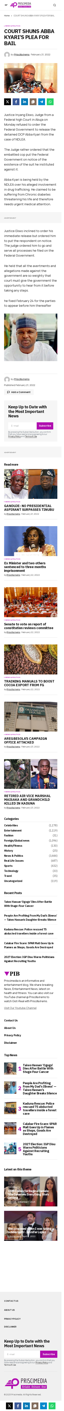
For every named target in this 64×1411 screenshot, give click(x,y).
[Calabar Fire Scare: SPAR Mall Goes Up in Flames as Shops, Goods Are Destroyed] (10, 1128)
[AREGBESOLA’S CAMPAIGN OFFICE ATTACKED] (30, 717)
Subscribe (45, 425)
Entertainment (13, 830)
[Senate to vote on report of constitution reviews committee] (30, 602)
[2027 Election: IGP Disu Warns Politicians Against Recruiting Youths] (10, 1148)
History (8, 850)
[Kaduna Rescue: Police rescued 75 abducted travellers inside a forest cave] (10, 1108)
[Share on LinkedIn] (24, 101)
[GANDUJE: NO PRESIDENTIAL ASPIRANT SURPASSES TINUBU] (30, 484)
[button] (6, 5)
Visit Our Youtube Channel (20, 1008)
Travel (8, 876)
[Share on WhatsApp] (50, 101)
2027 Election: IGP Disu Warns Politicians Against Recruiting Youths (39, 1149)
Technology (11, 871)
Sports (8, 865)
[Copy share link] (33, 101)
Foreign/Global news (17, 840)
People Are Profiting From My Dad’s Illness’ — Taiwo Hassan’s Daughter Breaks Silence (40, 1088)
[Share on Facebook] (16, 101)
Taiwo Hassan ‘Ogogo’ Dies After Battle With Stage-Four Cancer (38, 1068)
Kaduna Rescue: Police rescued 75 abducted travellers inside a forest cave (39, 1108)
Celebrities (11, 825)
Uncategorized (13, 881)
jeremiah (12, 1201)
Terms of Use (31, 436)
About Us (10, 1028)
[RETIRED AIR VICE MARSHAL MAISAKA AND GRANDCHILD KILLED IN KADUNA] (30, 774)
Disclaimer (10, 1042)
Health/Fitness (13, 845)
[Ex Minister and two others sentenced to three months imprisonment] (30, 541)
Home (7, 15)
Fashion (8, 835)
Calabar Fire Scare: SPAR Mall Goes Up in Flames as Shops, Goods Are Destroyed (40, 1129)
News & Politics (12, 26)
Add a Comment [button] (21, 392)
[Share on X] (7, 101)
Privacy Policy (14, 436)
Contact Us (11, 1020)
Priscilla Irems (14, 1236)
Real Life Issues (14, 860)
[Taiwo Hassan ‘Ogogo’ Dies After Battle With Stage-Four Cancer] (10, 1068)
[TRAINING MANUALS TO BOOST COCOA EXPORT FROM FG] (30, 659)
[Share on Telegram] (41, 101)
